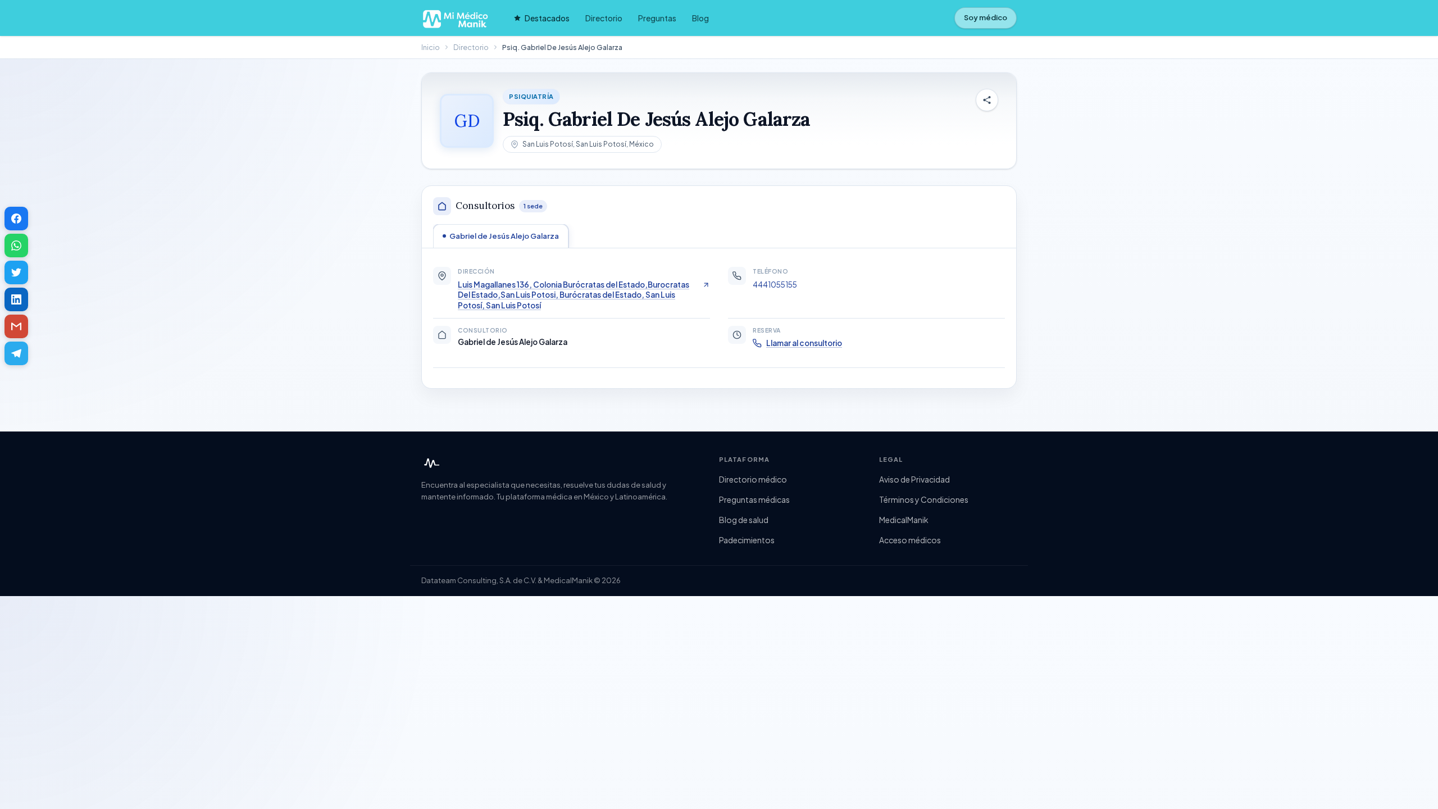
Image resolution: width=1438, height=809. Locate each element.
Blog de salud (743, 520)
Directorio (603, 18)
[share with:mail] (16, 326)
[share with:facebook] (16, 218)
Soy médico (985, 17)
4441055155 (775, 284)
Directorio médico (753, 479)
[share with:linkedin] (16, 299)
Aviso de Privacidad (914, 479)
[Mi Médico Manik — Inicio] (430, 463)
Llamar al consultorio (804, 343)
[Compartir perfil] (987, 100)
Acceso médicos (910, 540)
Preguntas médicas (754, 499)
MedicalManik (904, 520)
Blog (700, 18)
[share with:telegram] (16, 353)
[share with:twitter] (16, 272)
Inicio (430, 47)
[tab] (500, 236)
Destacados (547, 18)
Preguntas (657, 18)
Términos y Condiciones (923, 499)
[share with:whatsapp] (16, 245)
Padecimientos (747, 540)
